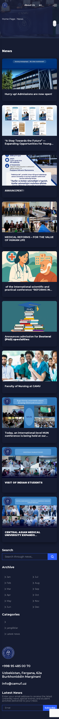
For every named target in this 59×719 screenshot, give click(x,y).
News (20, 19)
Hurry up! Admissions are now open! (28, 94)
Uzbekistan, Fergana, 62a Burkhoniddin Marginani (22, 674)
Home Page (8, 19)
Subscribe (50, 708)
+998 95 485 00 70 (16, 666)
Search (7, 550)
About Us (29, 5)
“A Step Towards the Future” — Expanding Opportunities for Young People (28, 142)
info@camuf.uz (14, 683)
